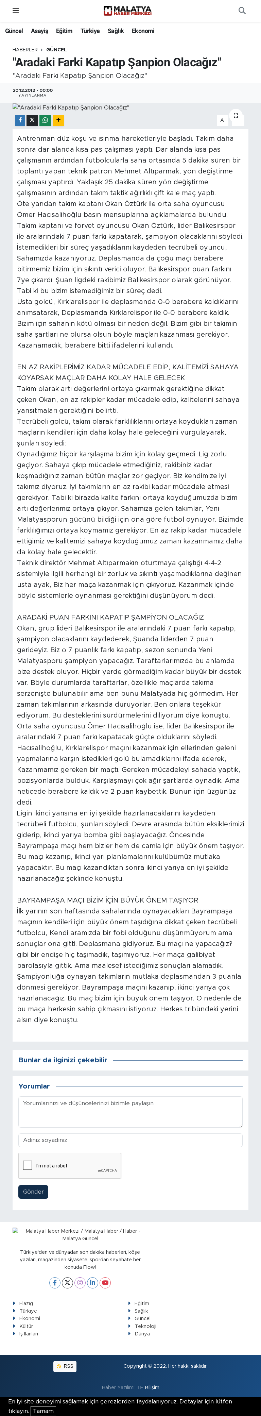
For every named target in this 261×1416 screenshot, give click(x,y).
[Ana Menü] (16, 11)
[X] (67, 1282)
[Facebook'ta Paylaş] (20, 120)
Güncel (14, 30)
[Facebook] (54, 1282)
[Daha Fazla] (58, 120)
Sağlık (116, 30)
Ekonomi (143, 30)
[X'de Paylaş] (32, 120)
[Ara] (242, 11)
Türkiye (90, 30)
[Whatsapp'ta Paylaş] (45, 120)
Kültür (26, 1326)
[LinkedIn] (92, 1282)
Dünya (142, 1333)
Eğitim (64, 30)
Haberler (25, 50)
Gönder (33, 1192)
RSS (68, 1366)
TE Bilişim (148, 1387)
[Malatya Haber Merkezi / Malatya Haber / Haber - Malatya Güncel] (127, 10)
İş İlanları (28, 1333)
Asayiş (39, 30)
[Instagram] (80, 1282)
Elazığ (26, 1303)
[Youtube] (105, 1282)
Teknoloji (145, 1326)
